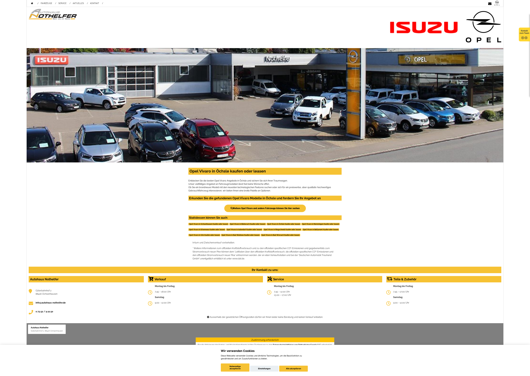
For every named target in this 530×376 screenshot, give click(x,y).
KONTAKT (94, 3)
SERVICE (62, 3)
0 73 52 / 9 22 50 (44, 311)
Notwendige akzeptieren (235, 367)
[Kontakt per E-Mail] (489, 3)
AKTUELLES (78, 3)
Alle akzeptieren (293, 368)
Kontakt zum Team (524, 32)
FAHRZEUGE (46, 3)
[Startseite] (497, 3)
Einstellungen (264, 368)
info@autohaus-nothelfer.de (51, 302)
